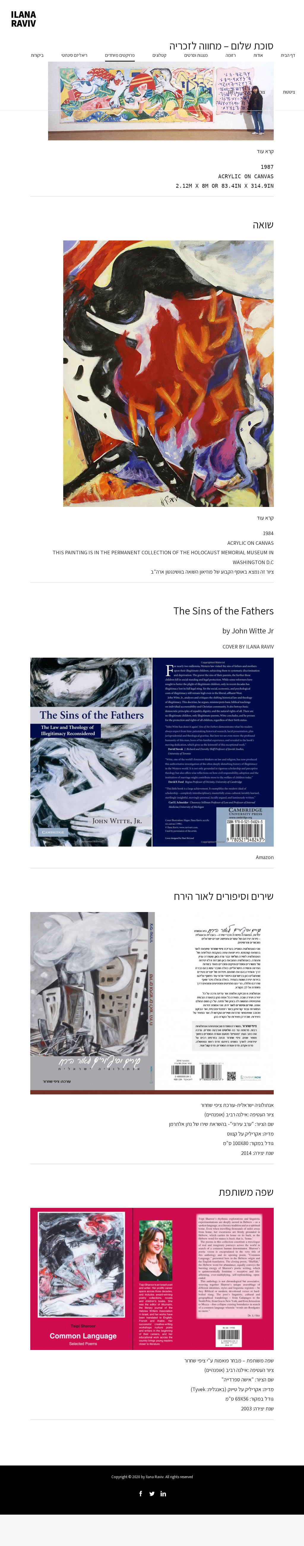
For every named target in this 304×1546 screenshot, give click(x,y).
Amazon (265, 857)
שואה (263, 224)
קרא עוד (265, 151)
